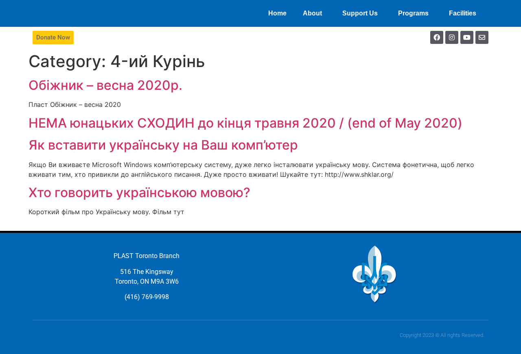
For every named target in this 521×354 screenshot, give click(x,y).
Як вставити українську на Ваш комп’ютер (163, 145)
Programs (413, 13)
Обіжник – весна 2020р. (105, 85)
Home (277, 13)
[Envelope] (481, 37)
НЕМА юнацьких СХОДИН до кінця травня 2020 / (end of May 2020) (245, 123)
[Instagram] (451, 37)
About (312, 13)
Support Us (360, 13)
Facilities (462, 13)
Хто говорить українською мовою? (139, 192)
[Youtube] (466, 37)
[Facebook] (436, 37)
